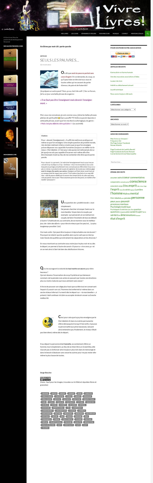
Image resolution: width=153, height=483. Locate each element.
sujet (85, 425)
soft (59, 425)
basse (80, 393)
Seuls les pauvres (48, 425)
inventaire (46, 408)
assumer (113, 178)
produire (68, 422)
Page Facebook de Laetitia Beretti (122, 149)
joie (68, 408)
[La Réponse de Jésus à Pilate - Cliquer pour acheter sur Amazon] (11, 85)
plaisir (118, 202)
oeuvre (54, 416)
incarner (73, 405)
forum (51, 402)
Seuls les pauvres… (59, 60)
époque (138, 215)
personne (138, 197)
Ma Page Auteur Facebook (120, 143)
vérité (113, 215)
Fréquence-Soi (115, 141)
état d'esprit (117, 218)
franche (60, 402)
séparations (89, 422)
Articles (43, 56)
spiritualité (69, 425)
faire (44, 402)
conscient (114, 186)
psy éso (130, 209)
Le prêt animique (116, 90)
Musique (116, 33)
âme (123, 215)
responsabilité (125, 212)
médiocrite (68, 413)
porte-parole (67, 419)
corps (120, 186)
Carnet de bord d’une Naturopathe (123, 154)
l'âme (121, 190)
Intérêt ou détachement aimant (121, 85)
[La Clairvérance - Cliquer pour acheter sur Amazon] (11, 168)
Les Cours (74, 33)
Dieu (126, 185)
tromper (45, 428)
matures (58, 413)
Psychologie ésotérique (120, 207)
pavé (86, 416)
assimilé (71, 393)
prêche (44, 422)
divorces (67, 399)
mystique (45, 416)
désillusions (46, 399)
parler (69, 416)
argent (62, 393)
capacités (88, 393)
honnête (63, 405)
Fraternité (70, 402)
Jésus (141, 186)
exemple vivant (89, 399)
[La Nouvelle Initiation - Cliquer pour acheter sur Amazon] (11, 59)
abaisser (45, 393)
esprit (133, 185)
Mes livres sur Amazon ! (119, 139)
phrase (56, 419)
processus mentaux (119, 204)
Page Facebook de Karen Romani (122, 152)
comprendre (115, 182)
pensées (127, 198)
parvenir (78, 416)
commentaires (137, 177)
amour (54, 393)
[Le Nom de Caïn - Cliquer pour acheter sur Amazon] (11, 138)
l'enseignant (77, 408)
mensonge (79, 413)
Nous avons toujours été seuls (121, 94)
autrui (120, 177)
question (137, 209)
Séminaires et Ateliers (88, 33)
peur (112, 201)
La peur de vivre (116, 81)
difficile (57, 399)
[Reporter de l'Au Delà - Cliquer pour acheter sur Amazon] (11, 111)
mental (134, 193)
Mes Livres (64, 33)
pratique (88, 419)
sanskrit (133, 212)
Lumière (139, 189)
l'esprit (114, 189)
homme (54, 405)
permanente (46, 419)
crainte (78, 396)
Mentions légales (137, 33)
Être (118, 215)
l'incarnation (61, 410)
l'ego (145, 186)
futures (80, 402)
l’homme (116, 193)
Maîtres (126, 194)
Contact (125, 33)
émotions (76, 399)
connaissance (124, 182)
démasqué (87, 396)
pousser (79, 419)
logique (72, 410)
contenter (59, 396)
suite (78, 425)
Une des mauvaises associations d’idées (124, 77)
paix (62, 416)
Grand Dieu (90, 402)
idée (138, 186)
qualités (78, 422)
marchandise (47, 413)
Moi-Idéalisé (90, 413)
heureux (45, 405)
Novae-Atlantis (116, 145)
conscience (138, 181)
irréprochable (58, 408)
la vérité (126, 190)
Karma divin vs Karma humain (121, 72)
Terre (144, 212)
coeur (126, 177)
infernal (82, 405)
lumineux (82, 410)
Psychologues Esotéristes (119, 209)
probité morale (56, 422)
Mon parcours (104, 33)
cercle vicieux (47, 396)
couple (69, 396)
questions (115, 212)
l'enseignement (47, 410)
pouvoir (125, 201)
